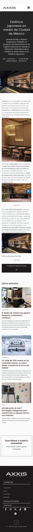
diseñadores (16, 110)
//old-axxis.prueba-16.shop (11, 256)
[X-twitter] (16, 510)
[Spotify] (16, 515)
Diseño (3, 405)
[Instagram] (12, 510)
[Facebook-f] (7, 510)
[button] (16, 270)
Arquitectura (5, 309)
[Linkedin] (26, 510)
